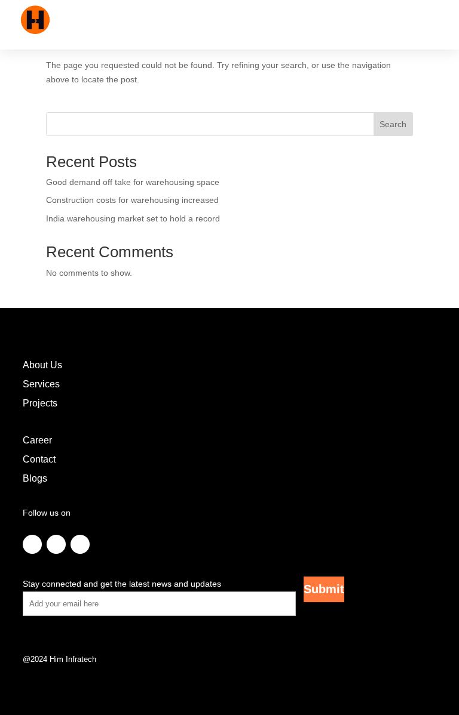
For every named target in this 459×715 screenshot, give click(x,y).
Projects (40, 403)
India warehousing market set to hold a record (133, 218)
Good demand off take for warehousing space (132, 182)
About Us (42, 365)
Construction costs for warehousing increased (132, 200)
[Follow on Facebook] (32, 544)
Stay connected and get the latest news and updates (122, 583)
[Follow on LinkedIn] (80, 544)
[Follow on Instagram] (56, 544)
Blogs (35, 478)
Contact (39, 459)
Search (393, 124)
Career (37, 440)
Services (41, 384)
